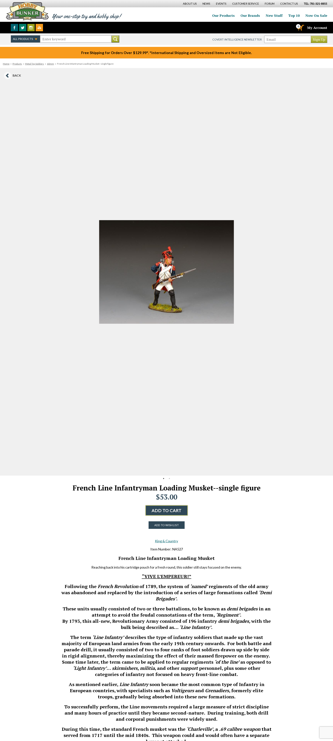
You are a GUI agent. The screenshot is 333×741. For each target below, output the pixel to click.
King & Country (166, 541)
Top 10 (294, 15)
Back (17, 75)
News (206, 3)
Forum (269, 3)
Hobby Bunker (27, 11)
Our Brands (250, 15)
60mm (50, 63)
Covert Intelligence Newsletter (237, 39)
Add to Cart (167, 510)
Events (221, 3)
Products (17, 63)
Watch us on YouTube (39, 27)
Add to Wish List (166, 525)
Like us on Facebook (14, 27)
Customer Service (245, 3)
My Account (317, 27)
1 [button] (164, 478)
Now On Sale (316, 15)
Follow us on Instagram (31, 27)
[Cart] (300, 27)
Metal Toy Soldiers (34, 63)
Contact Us (289, 3)
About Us (190, 3)
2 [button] (169, 478)
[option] (166, 272)
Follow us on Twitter (22, 27)
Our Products (223, 15)
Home (6, 63)
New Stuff (274, 15)
